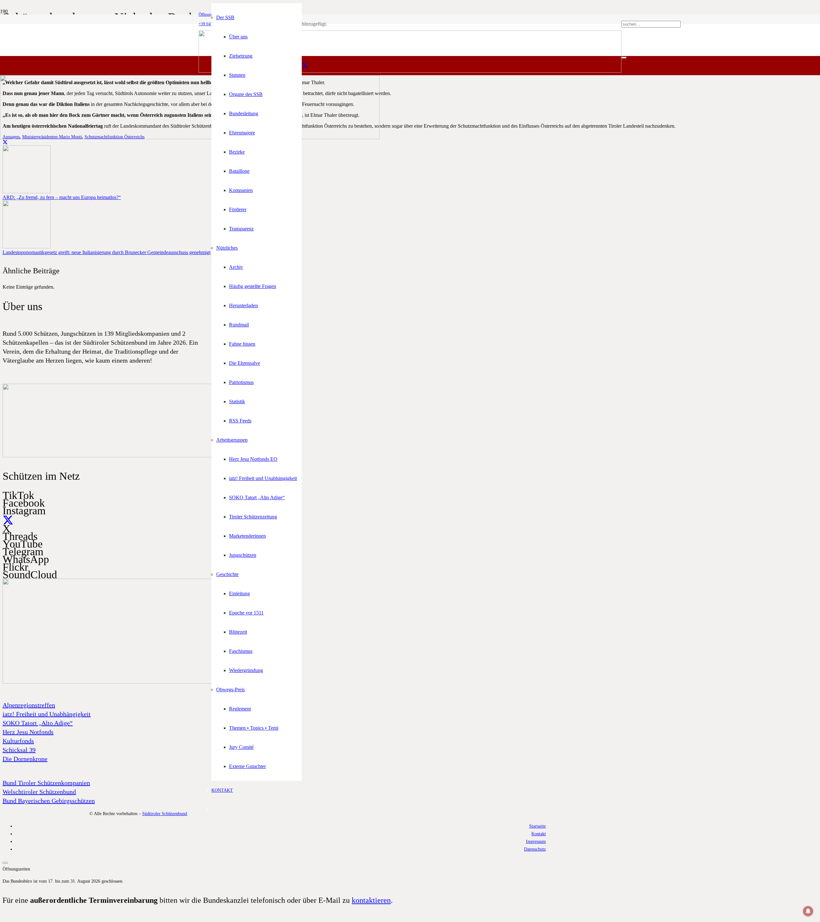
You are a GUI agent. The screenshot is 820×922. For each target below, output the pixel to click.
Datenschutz (535, 849)
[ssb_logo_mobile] (190, 137)
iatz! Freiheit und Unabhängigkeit (47, 714)
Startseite (537, 826)
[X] (305, 65)
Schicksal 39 (19, 749)
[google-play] (131, 455)
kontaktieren (371, 900)
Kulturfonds (18, 740)
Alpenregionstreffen (29, 705)
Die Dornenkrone (25, 758)
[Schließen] (624, 58)
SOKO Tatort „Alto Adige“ (38, 722)
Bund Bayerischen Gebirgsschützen (49, 800)
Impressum (536, 841)
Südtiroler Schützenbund (164, 813)
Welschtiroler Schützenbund (39, 791)
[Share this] (5, 142)
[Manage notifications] (808, 911)
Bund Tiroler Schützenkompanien (46, 782)
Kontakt (538, 833)
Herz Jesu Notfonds (28, 731)
